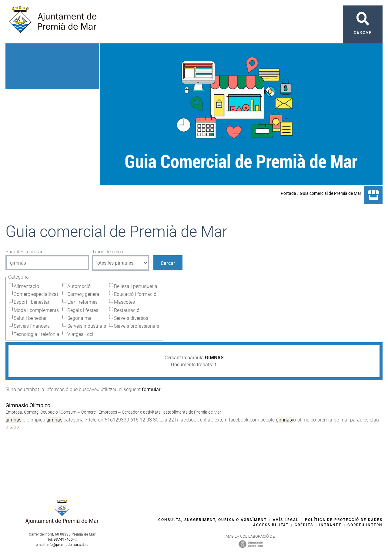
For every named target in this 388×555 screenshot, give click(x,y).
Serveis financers (32, 326)
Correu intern (365, 525)
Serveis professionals (136, 326)
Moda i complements (36, 310)
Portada (288, 193)
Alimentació (26, 286)
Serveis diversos (131, 318)
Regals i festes (82, 310)
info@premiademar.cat (65, 545)
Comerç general (84, 294)
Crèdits (304, 525)
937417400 (63, 539)
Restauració (126, 310)
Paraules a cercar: (24, 252)
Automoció (79, 286)
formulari (152, 389)
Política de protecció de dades (344, 520)
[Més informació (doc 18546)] (8, 433)
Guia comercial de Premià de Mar (330, 193)
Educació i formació (135, 294)
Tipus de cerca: (108, 252)
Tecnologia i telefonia (36, 334)
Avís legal (286, 520)
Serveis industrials (86, 326)
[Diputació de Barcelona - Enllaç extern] (251, 544)
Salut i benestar (30, 318)
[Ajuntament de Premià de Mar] (62, 522)
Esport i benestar (31, 302)
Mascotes (124, 302)
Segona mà (79, 318)
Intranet (330, 525)
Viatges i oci (80, 334)
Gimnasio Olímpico (27, 405)
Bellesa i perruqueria (135, 286)
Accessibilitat (271, 525)
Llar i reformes (82, 302)
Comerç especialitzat (36, 294)
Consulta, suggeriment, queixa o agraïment (212, 520)
